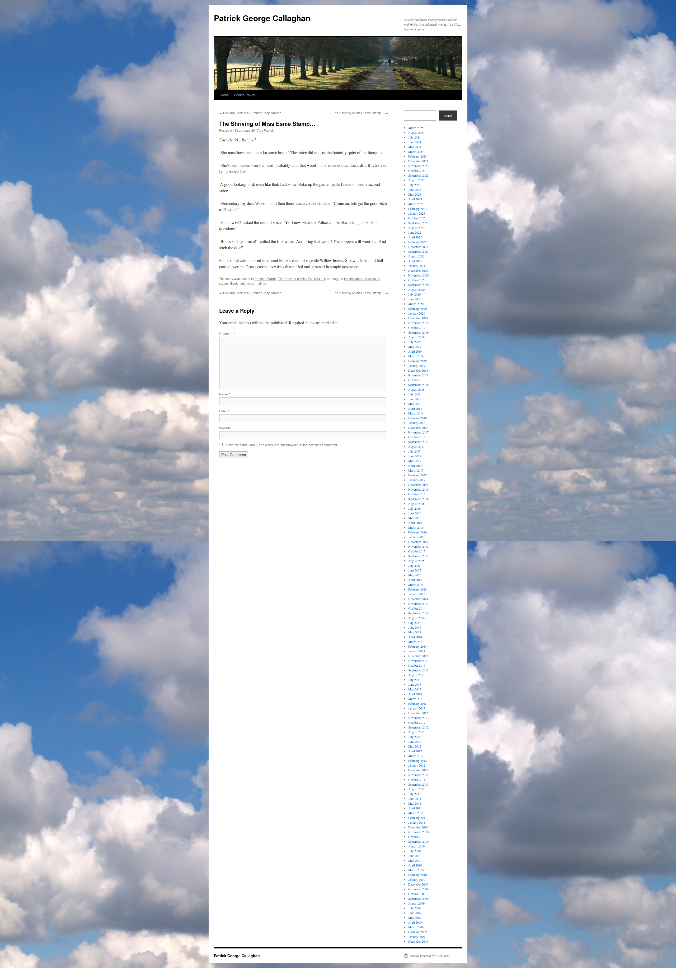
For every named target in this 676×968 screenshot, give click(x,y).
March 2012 (416, 756)
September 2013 (418, 670)
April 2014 (415, 637)
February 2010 (417, 875)
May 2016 (414, 518)
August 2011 (416, 789)
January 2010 (416, 879)
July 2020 (414, 294)
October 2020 (416, 280)
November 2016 (418, 489)
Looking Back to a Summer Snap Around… (252, 112)
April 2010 (415, 865)
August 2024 (416, 132)
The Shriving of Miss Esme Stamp (302, 278)
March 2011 (416, 813)
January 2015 (416, 594)
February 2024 (417, 156)
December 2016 (418, 484)
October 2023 (416, 170)
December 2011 (418, 770)
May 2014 (414, 632)
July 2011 (414, 794)
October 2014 (416, 608)
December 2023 (418, 161)
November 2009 (418, 889)
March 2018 (416, 413)
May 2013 (414, 689)
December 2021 (418, 247)
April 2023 (415, 199)
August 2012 (416, 732)
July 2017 (414, 451)
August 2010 (416, 846)
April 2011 (415, 808)
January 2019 (416, 365)
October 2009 (416, 894)
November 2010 (418, 832)
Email (224, 411)
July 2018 (414, 394)
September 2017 (418, 442)
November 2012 (418, 718)
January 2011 (416, 822)
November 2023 (418, 166)
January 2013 (416, 708)
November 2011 (418, 775)
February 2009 (417, 932)
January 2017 (416, 480)
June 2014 (414, 627)
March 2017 (416, 470)
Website (225, 428)
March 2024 (416, 151)
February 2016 (417, 532)
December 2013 (418, 656)
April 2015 (415, 580)
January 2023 (416, 213)
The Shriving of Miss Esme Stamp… (360, 112)
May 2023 (414, 194)
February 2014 (417, 646)
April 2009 (415, 922)
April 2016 (415, 522)
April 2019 (415, 351)
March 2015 (416, 584)
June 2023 (414, 189)
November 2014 (418, 603)
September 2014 (418, 613)
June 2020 (414, 299)
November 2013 (418, 660)
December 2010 (418, 827)
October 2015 (416, 551)
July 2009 (414, 908)
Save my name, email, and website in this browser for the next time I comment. (282, 444)
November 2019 (418, 323)
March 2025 (416, 128)
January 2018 (416, 423)
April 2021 (415, 261)
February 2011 (417, 817)
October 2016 (416, 494)
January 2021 (416, 266)
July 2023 (414, 185)
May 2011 (414, 803)
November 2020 (418, 275)
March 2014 (416, 641)
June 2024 (414, 142)
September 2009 (418, 898)
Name (224, 394)
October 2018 (416, 380)
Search (448, 115)
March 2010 (416, 870)
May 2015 (414, 575)
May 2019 (414, 346)
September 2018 (418, 384)
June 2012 (414, 741)
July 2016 (414, 508)
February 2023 (417, 208)
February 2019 (417, 361)
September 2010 (418, 841)
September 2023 (418, 175)
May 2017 (414, 461)
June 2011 (414, 798)
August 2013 (416, 675)
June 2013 (414, 684)
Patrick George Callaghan (262, 18)
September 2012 (418, 727)
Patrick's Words (265, 278)
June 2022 (414, 232)
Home (224, 94)
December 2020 (418, 270)
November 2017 (418, 432)
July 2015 (414, 565)
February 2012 (417, 760)
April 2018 (415, 408)
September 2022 (418, 223)
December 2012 (418, 713)
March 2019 (416, 356)
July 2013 (414, 679)
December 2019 (418, 318)
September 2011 (418, 784)
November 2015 (418, 546)
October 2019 (416, 327)
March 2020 (416, 304)
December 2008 (418, 941)
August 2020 (416, 289)
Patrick (269, 130)
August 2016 (416, 503)
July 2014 (414, 622)
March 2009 (416, 927)
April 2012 (415, 751)
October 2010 (416, 837)
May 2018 (414, 404)
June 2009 (414, 913)
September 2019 (418, 332)
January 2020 (416, 313)
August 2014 (416, 618)
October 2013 (416, 665)
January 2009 (416, 936)
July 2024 (414, 137)
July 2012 (414, 737)
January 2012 (416, 765)
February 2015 (417, 589)
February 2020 (417, 308)
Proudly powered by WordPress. (429, 955)
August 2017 (416, 446)
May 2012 (414, 746)
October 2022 (416, 218)
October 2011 (416, 779)
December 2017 (418, 427)
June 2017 (414, 456)
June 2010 (414, 856)
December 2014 (418, 599)
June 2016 (414, 513)
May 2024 (414, 147)
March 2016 (416, 527)
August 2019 (416, 337)
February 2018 (417, 418)
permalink (258, 283)
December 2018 (418, 370)
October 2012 (416, 722)
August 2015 (416, 561)
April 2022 (415, 237)
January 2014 (416, 651)
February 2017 (417, 475)
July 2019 (414, 342)
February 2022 (417, 242)
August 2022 (416, 227)
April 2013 (415, 694)
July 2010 (414, 851)
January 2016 (416, 537)
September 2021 (418, 251)
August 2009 (416, 903)
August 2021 (416, 256)
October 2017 (416, 437)
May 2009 (414, 917)
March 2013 (416, 699)
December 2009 (418, 884)
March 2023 (416, 204)
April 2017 (415, 465)
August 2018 (416, 389)
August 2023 (416, 180)
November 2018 (418, 375)
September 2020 (418, 285)
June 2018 (414, 399)
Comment (227, 333)
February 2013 (417, 703)
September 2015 (418, 556)
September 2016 (418, 499)
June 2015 (414, 570)
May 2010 (414, 860)
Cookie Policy (244, 94)
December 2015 (418, 542)
